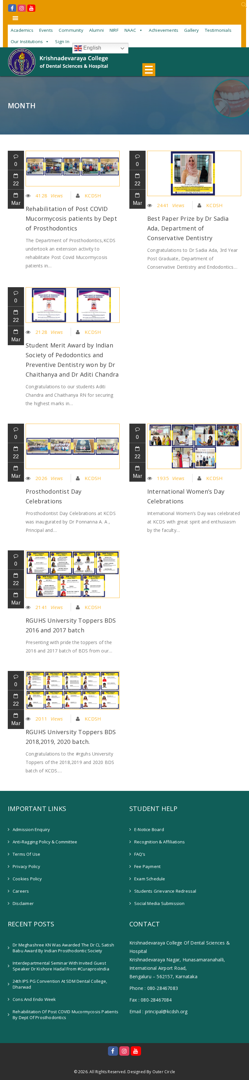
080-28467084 (156, 1000)
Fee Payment (147, 866)
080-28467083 (162, 988)
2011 (49, 718)
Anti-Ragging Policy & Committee (45, 842)
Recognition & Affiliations (159, 842)
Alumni (96, 30)
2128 (49, 332)
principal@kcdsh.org (166, 1011)
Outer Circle (163, 1071)
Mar (15, 203)
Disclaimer (23, 903)
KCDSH (93, 195)
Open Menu (148, 69)
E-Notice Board (149, 829)
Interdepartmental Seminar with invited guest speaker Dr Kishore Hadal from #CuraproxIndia (61, 966)
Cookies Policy (27, 879)
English (91, 48)
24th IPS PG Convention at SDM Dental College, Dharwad (60, 984)
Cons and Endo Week (34, 999)
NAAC (130, 30)
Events (46, 30)
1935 (170, 478)
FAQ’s (139, 854)
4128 (49, 195)
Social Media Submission (159, 903)
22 (16, 183)
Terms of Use (26, 854)
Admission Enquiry (31, 829)
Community (71, 30)
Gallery (191, 30)
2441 (170, 205)
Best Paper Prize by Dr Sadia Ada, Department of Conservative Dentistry (188, 228)
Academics (22, 30)
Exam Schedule (149, 879)
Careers (21, 891)
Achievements (163, 30)
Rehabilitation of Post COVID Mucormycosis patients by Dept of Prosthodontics (71, 218)
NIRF (114, 30)
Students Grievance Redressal (165, 891)
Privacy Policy (26, 866)
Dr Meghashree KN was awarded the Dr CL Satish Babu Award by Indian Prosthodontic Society (63, 948)
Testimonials (218, 30)
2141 (49, 607)
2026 (49, 478)
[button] (244, 6)
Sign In (62, 41)
